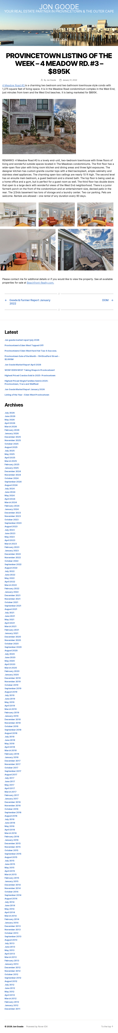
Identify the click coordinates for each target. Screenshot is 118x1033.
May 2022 (10, 578)
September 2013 (13, 936)
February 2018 (12, 754)
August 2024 (11, 485)
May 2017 (9, 785)
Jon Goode (59, 6)
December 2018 (13, 719)
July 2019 (9, 695)
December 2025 (13, 437)
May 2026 (10, 419)
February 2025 (12, 464)
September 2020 (13, 647)
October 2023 (12, 519)
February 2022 (12, 588)
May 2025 (10, 454)
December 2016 (13, 802)
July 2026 (10, 413)
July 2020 (10, 654)
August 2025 (11, 447)
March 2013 (10, 957)
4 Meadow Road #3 (13, 85)
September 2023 (13, 523)
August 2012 (11, 981)
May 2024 (10, 495)
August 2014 (11, 898)
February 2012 (12, 1002)
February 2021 (12, 630)
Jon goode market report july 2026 (22, 340)
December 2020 (13, 637)
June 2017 (10, 781)
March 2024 (11, 502)
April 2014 (10, 912)
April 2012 (10, 995)
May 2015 (9, 867)
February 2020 (12, 671)
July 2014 (9, 902)
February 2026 (12, 430)
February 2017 (12, 795)
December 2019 (13, 678)
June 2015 (10, 864)
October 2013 (11, 933)
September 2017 (13, 771)
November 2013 (13, 929)
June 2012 (10, 988)
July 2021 (9, 612)
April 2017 (10, 788)
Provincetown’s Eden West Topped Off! (24, 345)
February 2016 (12, 836)
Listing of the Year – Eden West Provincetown (27, 395)
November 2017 (13, 764)
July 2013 (9, 943)
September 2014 (13, 895)
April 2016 (10, 829)
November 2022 (13, 557)
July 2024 (10, 488)
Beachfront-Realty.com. (40, 282)
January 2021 (11, 633)
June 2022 (10, 575)
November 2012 (13, 971)
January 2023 (12, 550)
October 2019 (11, 685)
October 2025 (12, 444)
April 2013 (10, 953)
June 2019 (10, 699)
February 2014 (12, 919)
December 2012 (13, 967)
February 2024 (12, 506)
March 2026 (11, 426)
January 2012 (11, 1005)
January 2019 (11, 716)
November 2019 (13, 681)
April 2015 (10, 871)
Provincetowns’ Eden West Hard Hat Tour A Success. (31, 351)
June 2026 (10, 416)
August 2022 (11, 568)
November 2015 (13, 847)
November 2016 (13, 805)
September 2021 (13, 606)
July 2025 (10, 450)
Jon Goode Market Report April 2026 (23, 364)
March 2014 (10, 916)
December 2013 (13, 926)
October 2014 (11, 891)
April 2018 (10, 747)
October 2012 (11, 974)
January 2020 (12, 674)
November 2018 (13, 723)
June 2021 (10, 616)
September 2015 (13, 854)
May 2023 (10, 537)
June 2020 (10, 657)
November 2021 (13, 599)
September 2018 (13, 730)
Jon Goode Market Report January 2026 (25, 389)
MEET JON (59, 40)
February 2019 (12, 712)
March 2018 (10, 750)
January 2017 (11, 798)
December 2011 (12, 1009)
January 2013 (11, 964)
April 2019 (10, 705)
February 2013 (12, 960)
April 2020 (10, 664)
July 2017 (9, 778)
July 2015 (9, 860)
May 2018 (9, 743)
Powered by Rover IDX (37, 1026)
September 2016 (13, 812)
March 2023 (11, 544)
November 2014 (13, 888)
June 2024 (10, 492)
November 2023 (13, 516)
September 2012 (13, 978)
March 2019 (10, 709)
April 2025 (10, 457)
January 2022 (12, 592)
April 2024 (10, 499)
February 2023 (12, 547)
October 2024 (12, 478)
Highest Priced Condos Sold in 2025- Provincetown (30, 375)
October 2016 (11, 809)
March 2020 (11, 668)
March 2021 (10, 626)
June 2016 (10, 823)
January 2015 (11, 881)
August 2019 (11, 692)
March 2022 (11, 585)
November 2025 (13, 440)
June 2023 (10, 533)
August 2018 (11, 733)
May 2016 (9, 826)
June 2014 (10, 905)
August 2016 (11, 816)
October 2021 (11, 602)
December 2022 (13, 554)
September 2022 (13, 564)
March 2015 (10, 874)
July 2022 (10, 571)
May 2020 (10, 661)
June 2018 (10, 740)
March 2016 (10, 833)
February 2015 (12, 878)
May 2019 (9, 702)
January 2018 (11, 757)
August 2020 (11, 650)
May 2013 (9, 950)
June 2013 (10, 947)
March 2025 (11, 461)
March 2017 (10, 792)
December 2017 (13, 761)
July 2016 (9, 819)
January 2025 (12, 468)
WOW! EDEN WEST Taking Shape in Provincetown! (30, 370)
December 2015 (13, 843)
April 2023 (10, 540)
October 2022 (11, 561)
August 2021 (11, 609)
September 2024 (13, 481)
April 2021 (10, 623)
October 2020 (12, 643)
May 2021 (9, 619)
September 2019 (13, 688)
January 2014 (11, 922)
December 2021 (13, 595)
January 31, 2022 (70, 80)
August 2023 (11, 526)
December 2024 (13, 471)
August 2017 (11, 774)
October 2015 (11, 850)
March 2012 (10, 998)
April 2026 (10, 423)
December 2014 (13, 885)
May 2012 (9, 991)
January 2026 (12, 433)
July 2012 (9, 985)
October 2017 (11, 767)
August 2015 (11, 857)
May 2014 (9, 909)
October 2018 (11, 726)
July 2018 (9, 736)
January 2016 (11, 840)
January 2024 (12, 509)
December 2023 (13, 513)
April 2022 (10, 581)
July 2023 (10, 530)
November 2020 (13, 640)
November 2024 (13, 475)
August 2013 (11, 940)
